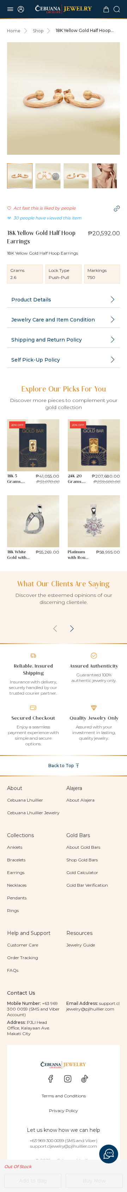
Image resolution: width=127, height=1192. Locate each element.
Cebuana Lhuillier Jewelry (33, 812)
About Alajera (80, 800)
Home (13, 30)
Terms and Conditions (64, 1095)
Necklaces (16, 885)
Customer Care (22, 945)
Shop (38, 30)
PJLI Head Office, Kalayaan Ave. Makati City (28, 1028)
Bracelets (16, 859)
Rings (13, 910)
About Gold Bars (83, 847)
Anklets (14, 847)
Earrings (15, 872)
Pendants (16, 897)
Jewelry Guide (80, 945)
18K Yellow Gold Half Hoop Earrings (83, 30)
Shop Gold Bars (82, 859)
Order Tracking (22, 957)
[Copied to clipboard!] (117, 208)
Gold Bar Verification (87, 885)
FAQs (12, 970)
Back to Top (61, 765)
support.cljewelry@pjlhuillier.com (93, 1006)
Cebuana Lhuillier (25, 800)
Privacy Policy (63, 1110)
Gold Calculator (82, 872)
